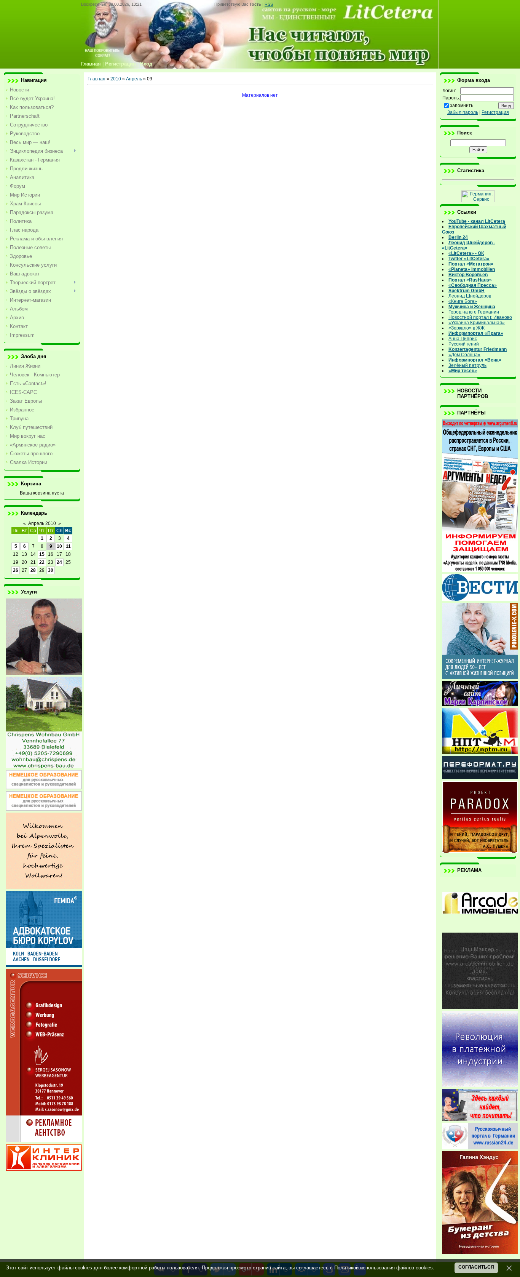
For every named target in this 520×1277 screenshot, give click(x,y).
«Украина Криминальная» (476, 322)
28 (33, 570)
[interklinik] (44, 1169)
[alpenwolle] (44, 887)
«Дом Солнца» (464, 354)
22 (42, 562)
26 (15, 570)
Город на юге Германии (473, 312)
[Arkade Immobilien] (480, 929)
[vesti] (480, 599)
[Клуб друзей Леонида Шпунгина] (480, 1085)
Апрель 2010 (42, 523)
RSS (269, 4)
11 (68, 546)
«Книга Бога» (462, 301)
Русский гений (463, 344)
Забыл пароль (462, 112)
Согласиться (476, 1267)
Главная (96, 79)
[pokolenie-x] (480, 677)
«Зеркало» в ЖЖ (466, 328)
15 (42, 554)
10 (59, 546)
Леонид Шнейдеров (469, 296)
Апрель (134, 79)
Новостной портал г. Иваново (480, 317)
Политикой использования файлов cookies (383, 1268)
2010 (115, 79)
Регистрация (495, 112)
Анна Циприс (462, 338)
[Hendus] (480, 1252)
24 (59, 562)
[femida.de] (44, 965)
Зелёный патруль (467, 365)
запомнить (461, 105)
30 (50, 570)
